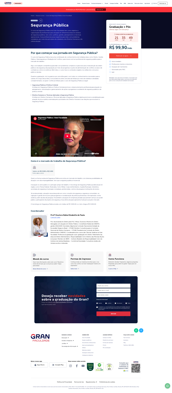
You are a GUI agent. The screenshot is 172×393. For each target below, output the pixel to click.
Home (78, 3)
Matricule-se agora (122, 56)
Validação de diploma (87, 355)
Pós (121, 3)
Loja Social (147, 3)
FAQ (124, 342)
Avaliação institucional (87, 352)
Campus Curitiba (114, 3)
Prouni (106, 3)
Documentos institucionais (89, 342)
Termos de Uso (79, 382)
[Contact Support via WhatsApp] (167, 386)
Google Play (59, 365)
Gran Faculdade (86, 337)
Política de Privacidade (64, 382)
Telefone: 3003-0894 (128, 345)
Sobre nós (130, 3)
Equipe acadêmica (86, 340)
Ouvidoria (125, 340)
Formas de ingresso (108, 342)
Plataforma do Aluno (108, 340)
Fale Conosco (126, 337)
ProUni (104, 345)
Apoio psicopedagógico (88, 345)
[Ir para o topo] (141, 330)
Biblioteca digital (86, 350)
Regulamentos (90, 382)
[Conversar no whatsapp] (136, 330)
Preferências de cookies (107, 382)
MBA (125, 3)
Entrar (155, 3)
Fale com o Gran (139, 3)
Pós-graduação (107, 347)
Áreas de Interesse (102, 299)
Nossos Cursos (86, 3)
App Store (40, 365)
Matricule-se (162, 3)
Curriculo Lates (55, 217)
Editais (84, 347)
